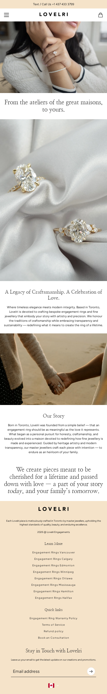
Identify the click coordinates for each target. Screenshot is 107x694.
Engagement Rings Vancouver (53, 552)
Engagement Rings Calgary (53, 558)
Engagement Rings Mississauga (53, 584)
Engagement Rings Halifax (53, 597)
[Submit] (91, 671)
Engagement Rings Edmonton (53, 565)
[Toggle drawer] (6, 15)
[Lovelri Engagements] (54, 14)
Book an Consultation (53, 637)
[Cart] (100, 14)
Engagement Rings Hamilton (54, 591)
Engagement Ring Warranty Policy (53, 618)
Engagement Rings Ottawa (54, 578)
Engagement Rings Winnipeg (53, 571)
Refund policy (53, 631)
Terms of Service (53, 624)
